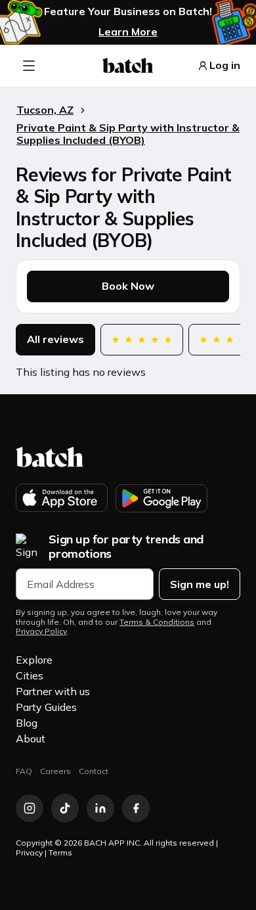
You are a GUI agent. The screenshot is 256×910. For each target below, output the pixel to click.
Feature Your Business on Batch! (128, 11)
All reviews (55, 339)
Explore (34, 659)
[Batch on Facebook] (136, 808)
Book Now (128, 285)
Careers (55, 771)
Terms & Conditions (156, 622)
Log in (224, 65)
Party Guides (46, 707)
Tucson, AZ (45, 109)
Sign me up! (199, 584)
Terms (60, 852)
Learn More (128, 31)
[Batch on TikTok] (65, 808)
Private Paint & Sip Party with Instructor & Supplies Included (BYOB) (128, 134)
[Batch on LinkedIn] (100, 808)
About (30, 738)
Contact (93, 771)
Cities (29, 675)
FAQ (24, 771)
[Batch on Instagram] (29, 808)
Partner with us (53, 691)
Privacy (29, 852)
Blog (26, 722)
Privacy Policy (41, 631)
